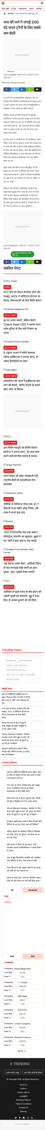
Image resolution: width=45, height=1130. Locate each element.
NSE (33, 956)
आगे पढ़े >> (22, 1051)
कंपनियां (39, 8)
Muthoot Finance (22, 1037)
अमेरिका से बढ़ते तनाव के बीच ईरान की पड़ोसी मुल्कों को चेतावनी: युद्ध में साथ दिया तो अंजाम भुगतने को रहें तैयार (22, 596)
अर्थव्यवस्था (23, 8)
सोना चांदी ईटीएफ (30, 675)
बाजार (31, 8)
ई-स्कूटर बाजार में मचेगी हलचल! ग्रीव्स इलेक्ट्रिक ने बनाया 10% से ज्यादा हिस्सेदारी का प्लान (21, 357)
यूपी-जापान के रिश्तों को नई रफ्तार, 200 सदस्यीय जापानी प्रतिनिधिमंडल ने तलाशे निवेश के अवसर (24, 847)
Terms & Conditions (24, 1104)
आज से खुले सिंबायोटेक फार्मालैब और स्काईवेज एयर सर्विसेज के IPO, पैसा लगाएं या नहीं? (23, 859)
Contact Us (23, 1107)
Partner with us (23, 1092)
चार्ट (12, 890)
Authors (23, 1088)
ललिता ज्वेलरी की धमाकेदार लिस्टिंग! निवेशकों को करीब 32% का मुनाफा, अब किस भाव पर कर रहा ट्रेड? (23, 834)
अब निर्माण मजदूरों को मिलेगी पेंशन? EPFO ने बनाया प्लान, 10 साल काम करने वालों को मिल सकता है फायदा (21, 452)
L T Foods (22, 982)
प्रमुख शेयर (9, 665)
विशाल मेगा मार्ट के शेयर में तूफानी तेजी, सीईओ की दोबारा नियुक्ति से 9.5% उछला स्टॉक (14, 726)
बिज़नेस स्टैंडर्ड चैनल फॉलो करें (23, 254)
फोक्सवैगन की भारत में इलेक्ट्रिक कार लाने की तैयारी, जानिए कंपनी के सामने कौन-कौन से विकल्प (22, 385)
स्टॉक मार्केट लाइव (11, 661)
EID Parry (22, 1010)
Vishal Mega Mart (22, 968)
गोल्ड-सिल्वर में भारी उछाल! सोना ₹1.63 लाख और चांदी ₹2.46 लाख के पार (23, 869)
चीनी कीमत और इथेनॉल (12, 679)
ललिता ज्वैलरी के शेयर (20, 665)
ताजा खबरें (5, 8)
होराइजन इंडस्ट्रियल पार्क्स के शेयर (15, 670)
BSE (12, 956)
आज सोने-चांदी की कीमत (25, 661)
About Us (23, 1085)
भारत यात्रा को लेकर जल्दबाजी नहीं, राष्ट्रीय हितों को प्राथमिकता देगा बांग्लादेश (21, 480)
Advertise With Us (23, 1100)
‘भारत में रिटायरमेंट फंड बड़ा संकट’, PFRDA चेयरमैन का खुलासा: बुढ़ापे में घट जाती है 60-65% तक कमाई (22, 536)
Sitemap (23, 1111)
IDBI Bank (22, 996)
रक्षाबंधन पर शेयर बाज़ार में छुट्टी (14, 675)
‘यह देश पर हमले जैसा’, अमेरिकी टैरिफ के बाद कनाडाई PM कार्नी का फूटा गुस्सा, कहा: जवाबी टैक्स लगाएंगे (22, 568)
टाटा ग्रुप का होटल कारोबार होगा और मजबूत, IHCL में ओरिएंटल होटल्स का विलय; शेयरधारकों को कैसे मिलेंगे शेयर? (23, 296)
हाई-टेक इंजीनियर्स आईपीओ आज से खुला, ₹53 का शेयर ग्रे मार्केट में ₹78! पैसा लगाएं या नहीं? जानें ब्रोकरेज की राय (24, 775)
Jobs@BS (23, 1096)
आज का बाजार (32, 890)
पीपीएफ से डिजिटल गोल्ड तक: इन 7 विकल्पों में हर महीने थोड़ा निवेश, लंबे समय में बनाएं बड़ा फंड (21, 508)
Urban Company (22, 1023)
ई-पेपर (14, 8)
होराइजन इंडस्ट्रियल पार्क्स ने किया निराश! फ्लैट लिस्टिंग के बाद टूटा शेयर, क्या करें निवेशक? (16, 751)
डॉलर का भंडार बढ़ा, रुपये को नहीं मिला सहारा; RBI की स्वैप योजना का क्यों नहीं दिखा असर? (24, 879)
